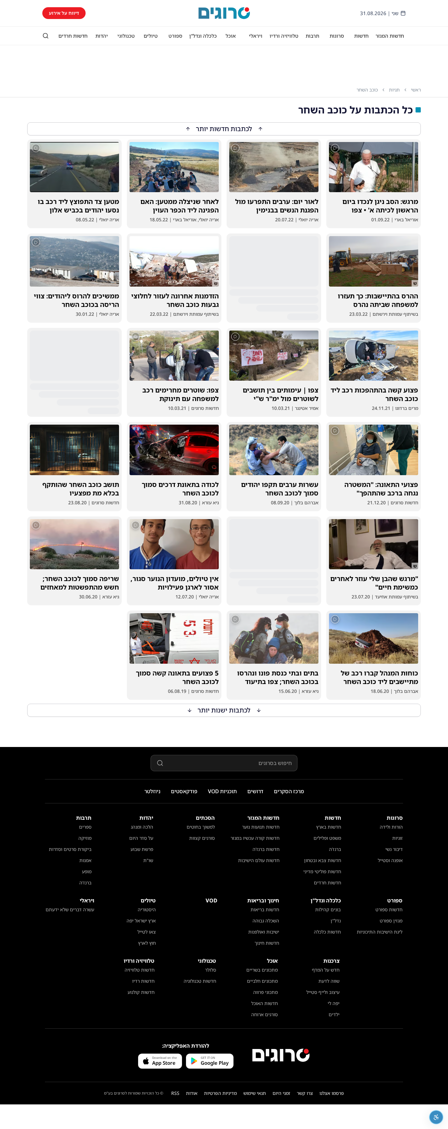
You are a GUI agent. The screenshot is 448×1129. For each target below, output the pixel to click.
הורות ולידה (391, 827)
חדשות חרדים (73, 35)
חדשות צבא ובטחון (322, 860)
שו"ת (148, 860)
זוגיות (397, 838)
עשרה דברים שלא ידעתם (70, 909)
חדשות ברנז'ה (266, 849)
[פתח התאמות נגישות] (436, 1117)
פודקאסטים (184, 791)
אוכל (231, 35)
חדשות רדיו (143, 981)
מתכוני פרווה (265, 992)
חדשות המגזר (390, 35)
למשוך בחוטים (201, 827)
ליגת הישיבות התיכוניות (379, 932)
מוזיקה (85, 838)
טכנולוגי (126, 35)
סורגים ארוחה (264, 1014)
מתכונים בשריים (262, 970)
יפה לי (333, 1003)
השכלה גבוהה (266, 920)
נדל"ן (336, 920)
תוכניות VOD (222, 791)
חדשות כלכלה (327, 932)
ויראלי (255, 35)
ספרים (85, 827)
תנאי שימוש (254, 1093)
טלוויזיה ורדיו (284, 35)
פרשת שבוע (142, 849)
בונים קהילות (328, 909)
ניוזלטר (152, 791)
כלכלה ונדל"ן (203, 35)
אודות (191, 1093)
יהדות (101, 35)
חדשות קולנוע (141, 992)
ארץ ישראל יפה (141, 920)
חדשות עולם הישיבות (258, 860)
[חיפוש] (45, 35)
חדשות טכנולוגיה (200, 981)
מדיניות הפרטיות (220, 1093)
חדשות (361, 35)
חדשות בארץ (328, 827)
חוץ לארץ (147, 943)
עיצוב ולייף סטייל (322, 992)
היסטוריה (147, 909)
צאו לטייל (146, 932)
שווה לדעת (328, 981)
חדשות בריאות (265, 909)
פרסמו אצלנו (331, 1093)
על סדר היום (141, 838)
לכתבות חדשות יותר (224, 128)
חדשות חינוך (267, 943)
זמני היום (281, 1093)
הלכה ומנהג (142, 827)
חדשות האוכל (264, 1003)
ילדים (334, 1014)
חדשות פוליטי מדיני (322, 871)
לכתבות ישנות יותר (224, 710)
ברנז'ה (335, 849)
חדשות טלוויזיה (139, 970)
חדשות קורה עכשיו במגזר (255, 838)
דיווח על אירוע (64, 13)
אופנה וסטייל (390, 860)
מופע (87, 871)
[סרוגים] (281, 1055)
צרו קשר (305, 1093)
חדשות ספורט (389, 909)
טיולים (151, 35)
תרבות (312, 35)
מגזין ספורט (391, 920)
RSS (175, 1093)
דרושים (255, 791)
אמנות (85, 860)
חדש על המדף (325, 970)
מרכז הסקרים (289, 791)
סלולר (210, 970)
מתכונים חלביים (262, 981)
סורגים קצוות (202, 838)
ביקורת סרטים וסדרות (70, 849)
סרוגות (337, 35)
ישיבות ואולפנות (263, 932)
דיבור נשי (394, 849)
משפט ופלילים (327, 838)
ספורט (175, 35)
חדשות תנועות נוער (260, 827)
